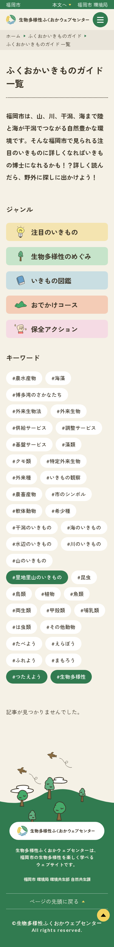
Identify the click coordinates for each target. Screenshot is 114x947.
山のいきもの (31, 560)
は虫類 (23, 627)
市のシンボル (70, 494)
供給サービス (31, 427)
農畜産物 (26, 494)
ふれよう (26, 660)
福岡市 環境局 (93, 4)
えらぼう (65, 643)
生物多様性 (73, 676)
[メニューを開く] (100, 19)
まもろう (65, 660)
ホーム (13, 36)
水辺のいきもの (34, 543)
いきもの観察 (65, 477)
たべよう (26, 643)
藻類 (70, 444)
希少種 (62, 510)
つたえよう (28, 676)
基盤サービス (31, 444)
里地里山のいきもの (39, 577)
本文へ (59, 4)
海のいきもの (85, 527)
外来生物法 (28, 411)
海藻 (60, 378)
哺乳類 (91, 610)
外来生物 (70, 411)
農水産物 (26, 378)
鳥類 (21, 593)
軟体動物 (26, 510)
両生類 (23, 610)
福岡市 (13, 4)
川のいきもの (85, 543)
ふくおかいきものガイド (54, 36)
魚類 (78, 593)
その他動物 (62, 627)
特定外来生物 (65, 461)
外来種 (23, 477)
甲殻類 (57, 610)
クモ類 (23, 461)
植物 (49, 593)
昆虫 (86, 577)
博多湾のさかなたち (39, 394)
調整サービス (80, 427)
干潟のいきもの (34, 527)
